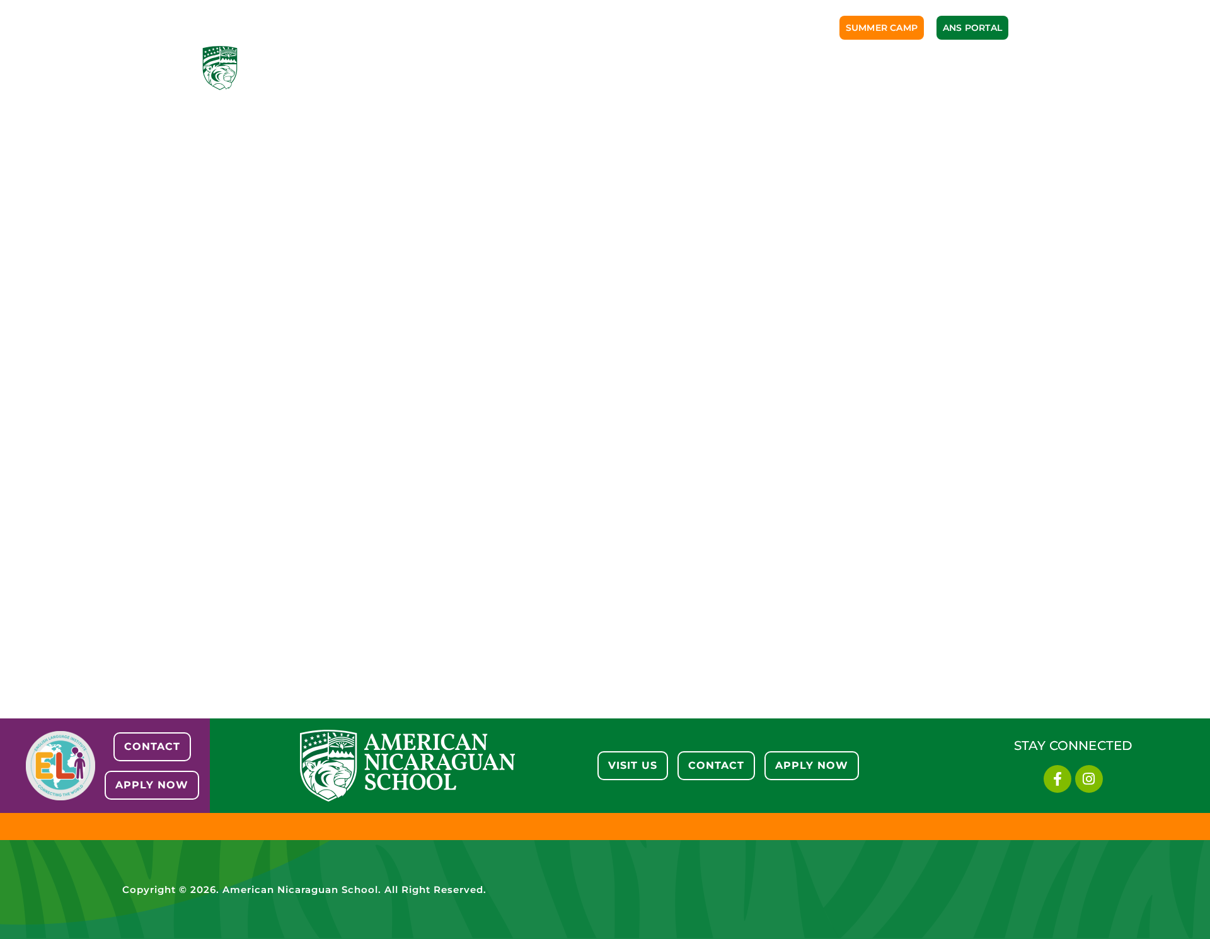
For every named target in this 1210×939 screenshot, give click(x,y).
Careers (908, 67)
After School (822, 67)
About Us (393, 67)
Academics (559, 67)
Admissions (474, 67)
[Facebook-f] (1057, 779)
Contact (980, 67)
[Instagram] (1089, 779)
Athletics (640, 67)
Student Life (726, 67)
